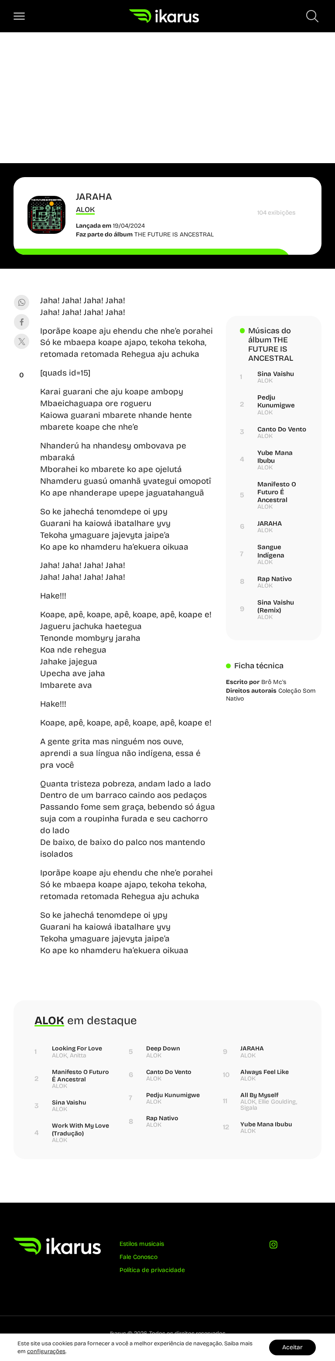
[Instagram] (274, 1246)
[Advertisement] (167, 98)
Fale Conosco (138, 1257)
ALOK (85, 209)
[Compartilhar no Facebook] (21, 321)
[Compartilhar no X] (21, 341)
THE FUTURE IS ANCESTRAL (174, 234)
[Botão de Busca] (312, 16)
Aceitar (292, 1347)
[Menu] (19, 16)
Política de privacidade (152, 1270)
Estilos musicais (142, 1244)
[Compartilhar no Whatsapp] (21, 302)
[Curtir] (21, 364)
